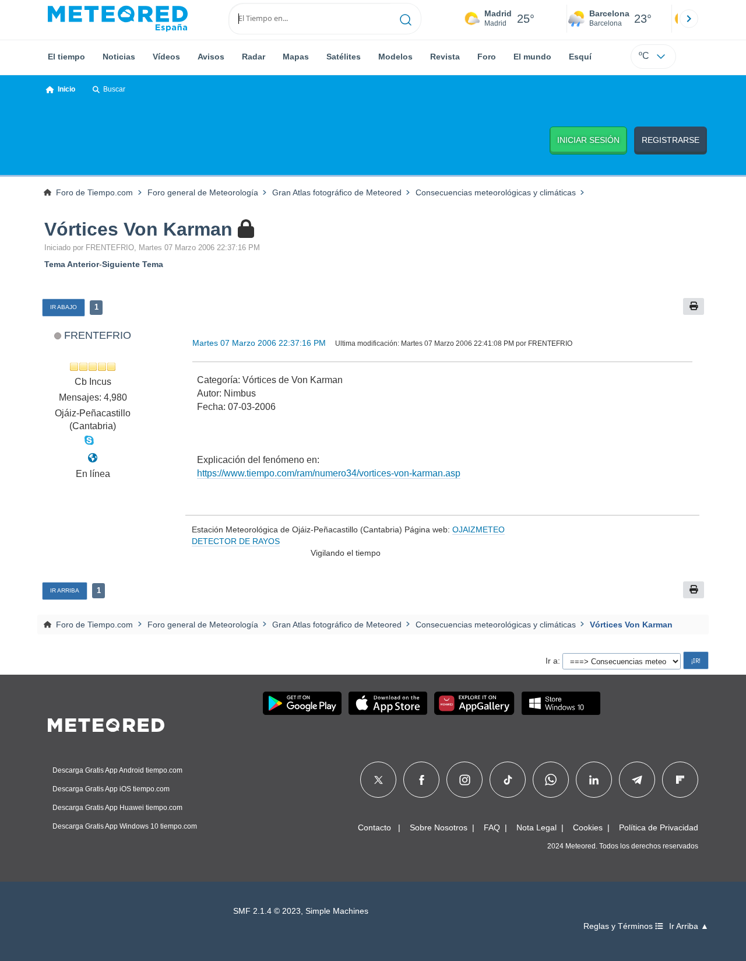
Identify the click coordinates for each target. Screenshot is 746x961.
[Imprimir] (693, 306)
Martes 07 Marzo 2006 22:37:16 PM (259, 343)
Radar (253, 56)
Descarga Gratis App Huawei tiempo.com (117, 808)
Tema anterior (71, 264)
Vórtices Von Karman (138, 229)
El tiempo (66, 56)
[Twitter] (378, 780)
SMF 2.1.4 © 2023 (267, 911)
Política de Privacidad (658, 827)
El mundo (532, 56)
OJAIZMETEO (478, 529)
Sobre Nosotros (438, 827)
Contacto (374, 827)
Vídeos (166, 56)
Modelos (395, 56)
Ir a (552, 660)
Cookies (588, 827)
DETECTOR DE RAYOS (236, 541)
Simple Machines (336, 911)
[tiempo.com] (118, 18)
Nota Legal (536, 827)
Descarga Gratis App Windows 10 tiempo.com (124, 826)
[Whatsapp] (551, 780)
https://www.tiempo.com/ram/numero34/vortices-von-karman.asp (328, 473)
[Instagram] (464, 780)
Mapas (296, 56)
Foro (486, 56)
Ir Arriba (64, 590)
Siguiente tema (132, 264)
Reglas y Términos (619, 926)
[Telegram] (637, 780)
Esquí (580, 56)
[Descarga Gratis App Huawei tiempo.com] (474, 703)
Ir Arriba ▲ (689, 926)
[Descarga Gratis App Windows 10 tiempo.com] (561, 703)
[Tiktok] (508, 780)
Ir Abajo (63, 307)
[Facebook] (421, 780)
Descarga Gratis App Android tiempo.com (117, 770)
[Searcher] (405, 18)
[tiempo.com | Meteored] (106, 723)
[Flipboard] (680, 780)
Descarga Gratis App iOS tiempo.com (111, 789)
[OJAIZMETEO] (92, 458)
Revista (445, 56)
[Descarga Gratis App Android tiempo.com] (302, 703)
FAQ (492, 827)
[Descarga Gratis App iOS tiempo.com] (388, 703)
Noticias (119, 56)
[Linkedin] (594, 780)
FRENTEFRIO (97, 335)
